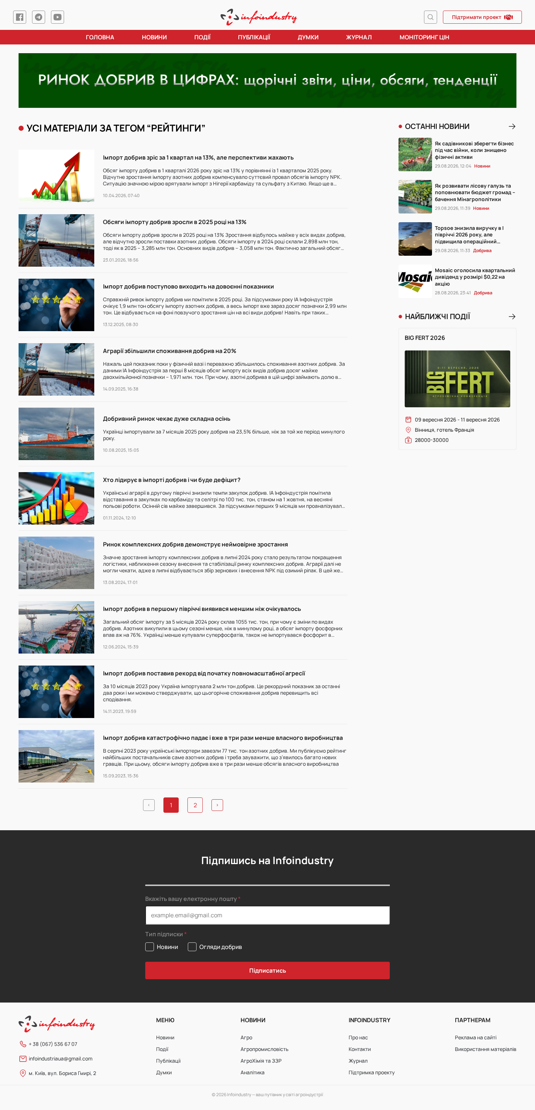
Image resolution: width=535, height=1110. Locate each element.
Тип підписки (164, 934)
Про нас (358, 1037)
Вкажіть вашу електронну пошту (191, 899)
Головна (100, 37)
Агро (246, 1037)
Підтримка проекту (372, 1072)
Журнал (359, 37)
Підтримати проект (476, 16)
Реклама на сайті (475, 1037)
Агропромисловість (265, 1049)
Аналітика (253, 1072)
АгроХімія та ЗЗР (261, 1060)
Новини (154, 37)
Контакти (360, 1049)
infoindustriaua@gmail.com (60, 1058)
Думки (308, 37)
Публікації (254, 37)
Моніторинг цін (424, 37)
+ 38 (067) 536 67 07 (53, 1043)
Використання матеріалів (485, 1049)
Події (202, 37)
